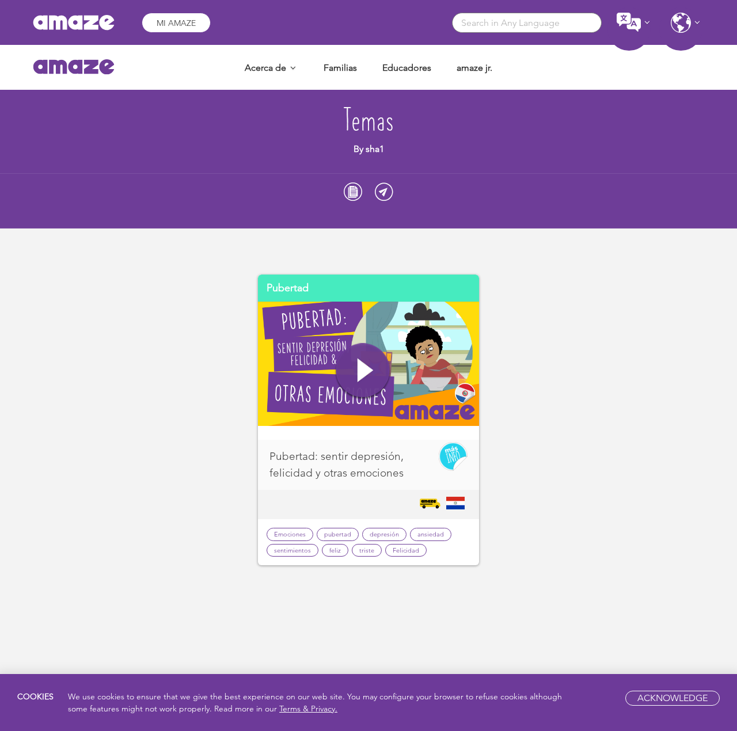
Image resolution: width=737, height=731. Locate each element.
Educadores (406, 67)
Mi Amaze (176, 23)
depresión (384, 534)
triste (366, 550)
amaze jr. (474, 67)
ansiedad (430, 534)
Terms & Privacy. (308, 708)
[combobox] (527, 23)
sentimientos (292, 550)
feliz (335, 550)
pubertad (337, 534)
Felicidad (406, 550)
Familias (340, 67)
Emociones (290, 534)
